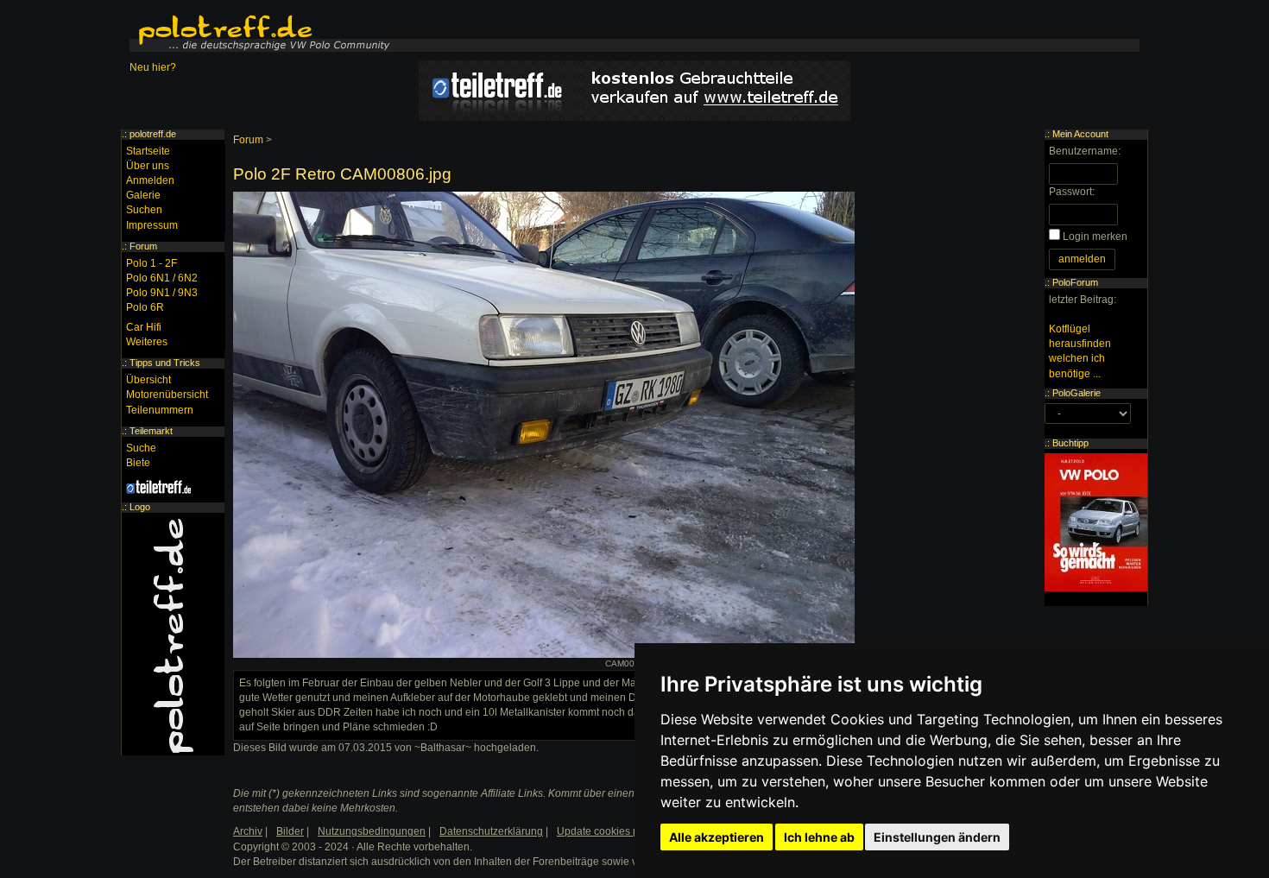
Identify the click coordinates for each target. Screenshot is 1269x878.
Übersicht (148, 380)
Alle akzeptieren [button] (716, 837)
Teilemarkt (151, 431)
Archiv (247, 831)
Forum (248, 140)
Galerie (143, 195)
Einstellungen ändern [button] (937, 837)
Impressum (152, 225)
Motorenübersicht (167, 394)
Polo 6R (145, 307)
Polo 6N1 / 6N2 (162, 278)
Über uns (147, 166)
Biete (138, 463)
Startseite (148, 151)
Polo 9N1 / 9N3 (162, 293)
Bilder (290, 831)
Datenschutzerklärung (491, 831)
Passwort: (1072, 192)
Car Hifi (143, 327)
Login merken (1095, 237)
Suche (141, 448)
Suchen (144, 210)
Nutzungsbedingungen (372, 831)
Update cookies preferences (623, 831)
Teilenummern (159, 410)
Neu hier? (152, 67)
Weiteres (146, 342)
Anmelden (150, 180)
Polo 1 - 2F (151, 263)
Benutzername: (1085, 151)
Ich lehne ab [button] (819, 837)
